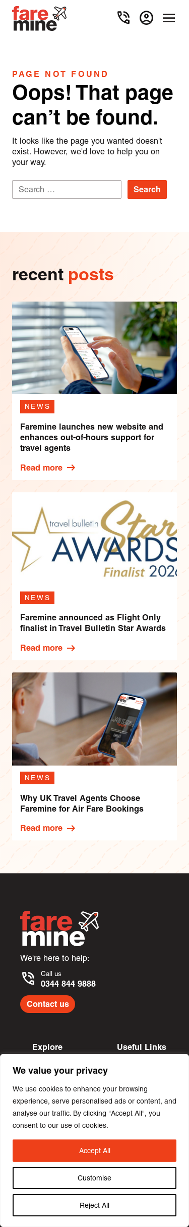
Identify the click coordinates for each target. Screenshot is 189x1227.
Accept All (94, 1151)
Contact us (48, 1004)
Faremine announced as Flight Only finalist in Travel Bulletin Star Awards (93, 622)
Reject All (94, 1205)
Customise (94, 1178)
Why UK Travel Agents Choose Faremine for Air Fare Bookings (82, 803)
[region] (94, 1140)
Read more (48, 467)
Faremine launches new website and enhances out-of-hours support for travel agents (91, 437)
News (38, 406)
